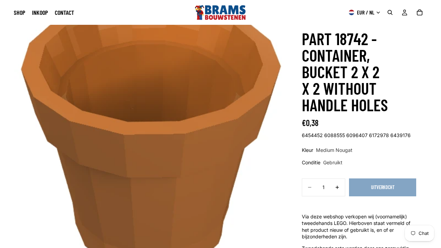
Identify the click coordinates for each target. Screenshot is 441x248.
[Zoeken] (390, 12)
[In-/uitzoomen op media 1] (151, 136)
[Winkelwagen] (419, 12)
